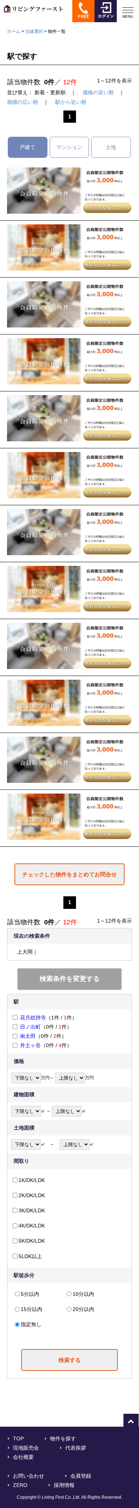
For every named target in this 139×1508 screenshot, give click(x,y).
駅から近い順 (70, 102)
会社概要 (23, 1457)
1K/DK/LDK (32, 1180)
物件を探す (63, 1438)
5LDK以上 (30, 1256)
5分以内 (30, 1294)
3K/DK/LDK (32, 1210)
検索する (70, 1360)
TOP (18, 1438)
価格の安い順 (98, 92)
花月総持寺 (33, 1017)
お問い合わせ (28, 1476)
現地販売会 (26, 1448)
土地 (111, 147)
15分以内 (31, 1309)
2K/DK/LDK (32, 1195)
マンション (69, 147)
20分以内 (83, 1309)
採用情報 (64, 1485)
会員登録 (80, 1476)
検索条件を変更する (70, 978)
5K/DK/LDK (32, 1241)
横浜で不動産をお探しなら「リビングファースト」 (31, 14)
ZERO (20, 1485)
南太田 (28, 1036)
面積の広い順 (22, 102)
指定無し (31, 1324)
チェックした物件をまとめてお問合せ (69, 874)
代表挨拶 (75, 1448)
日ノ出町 (30, 1027)
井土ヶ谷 (30, 1045)
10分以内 (83, 1294)
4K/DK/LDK (32, 1226)
